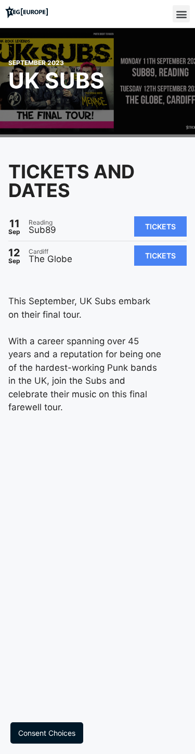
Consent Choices (46, 733)
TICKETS (160, 226)
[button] (181, 13)
